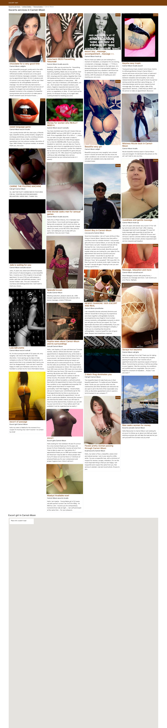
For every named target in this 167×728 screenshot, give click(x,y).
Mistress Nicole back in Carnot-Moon (137, 144)
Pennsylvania (38, 7)
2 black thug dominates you (98, 374)
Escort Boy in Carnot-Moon (98, 230)
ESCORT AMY (13, 3)
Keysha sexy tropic (131, 63)
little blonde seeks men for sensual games (64, 212)
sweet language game (20, 127)
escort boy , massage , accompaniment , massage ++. (99, 52)
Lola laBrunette (17, 348)
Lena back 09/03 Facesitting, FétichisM (61, 60)
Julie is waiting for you (20, 265)
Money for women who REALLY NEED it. (62, 124)
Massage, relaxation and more (136, 270)
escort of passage (18, 422)
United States (26, 7)
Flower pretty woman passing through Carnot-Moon (99, 447)
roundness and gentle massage (137, 220)
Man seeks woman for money (136, 425)
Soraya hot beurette (132, 349)
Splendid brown (54, 290)
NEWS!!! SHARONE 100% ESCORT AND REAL (101, 304)
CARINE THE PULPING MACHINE (25, 186)
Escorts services (14, 7)
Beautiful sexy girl (93, 146)
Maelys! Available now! (58, 495)
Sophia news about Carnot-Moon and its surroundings (63, 342)
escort (50, 438)
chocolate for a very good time (25, 63)
